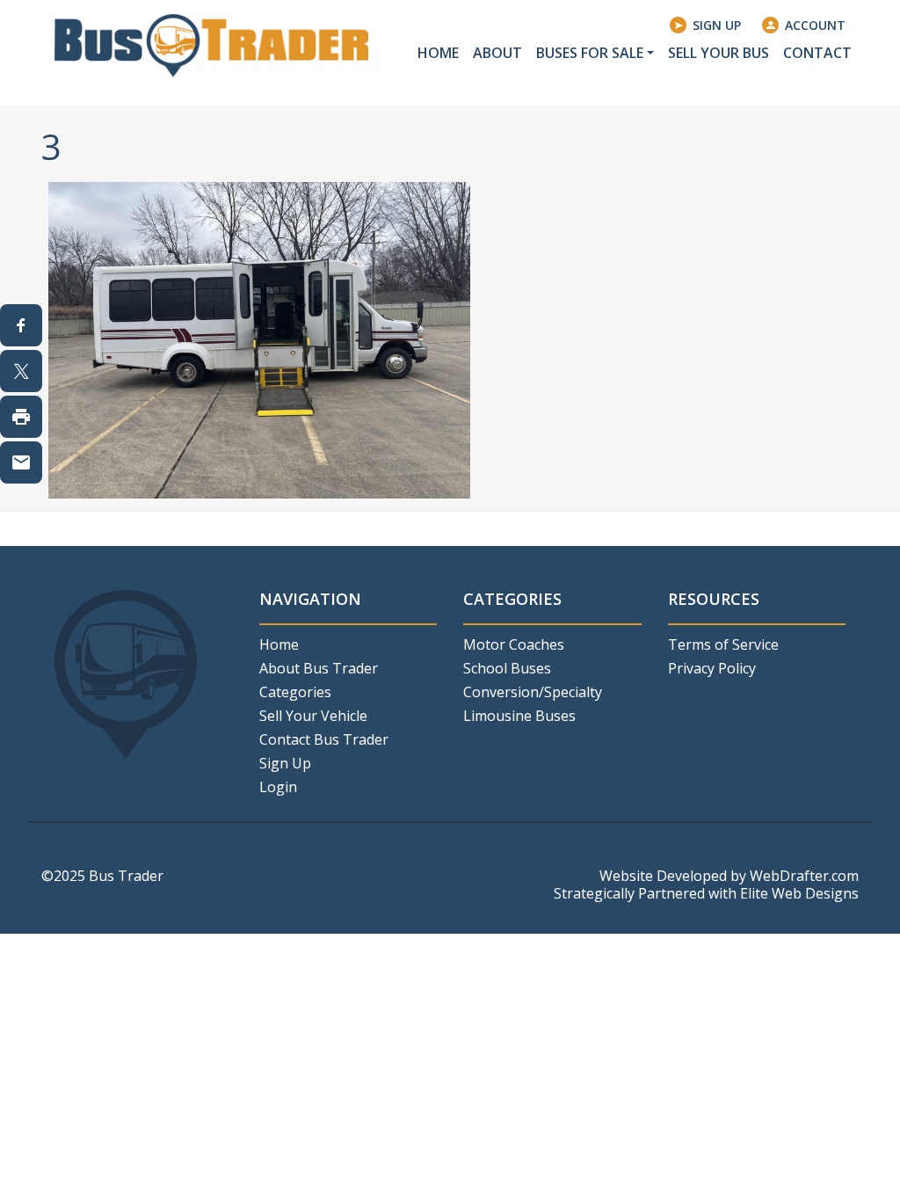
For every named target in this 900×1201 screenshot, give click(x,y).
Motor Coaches (513, 644)
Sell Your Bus (718, 52)
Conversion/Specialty (532, 692)
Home (438, 52)
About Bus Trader (318, 668)
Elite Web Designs (799, 893)
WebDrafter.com (804, 875)
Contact (817, 52)
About (497, 52)
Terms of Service (723, 644)
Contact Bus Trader (323, 739)
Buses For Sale (589, 52)
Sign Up (717, 25)
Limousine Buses (519, 715)
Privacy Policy (712, 668)
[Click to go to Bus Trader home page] (211, 44)
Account (815, 25)
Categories (295, 692)
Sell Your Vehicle (313, 715)
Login (278, 787)
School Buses (507, 668)
